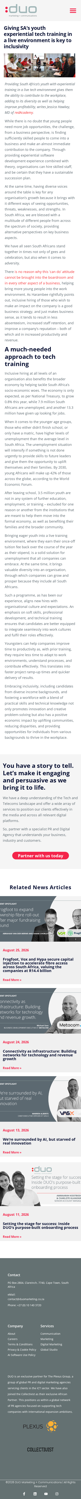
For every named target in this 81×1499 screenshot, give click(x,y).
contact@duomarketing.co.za (26, 1299)
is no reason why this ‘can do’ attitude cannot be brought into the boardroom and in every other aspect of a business (39, 277)
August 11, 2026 (16, 1214)
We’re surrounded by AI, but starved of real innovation (39, 1141)
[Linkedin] (35, 1494)
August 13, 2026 (16, 1130)
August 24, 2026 (16, 1042)
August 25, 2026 (16, 950)
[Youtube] (46, 1494)
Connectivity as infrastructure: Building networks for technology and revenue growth (39, 1055)
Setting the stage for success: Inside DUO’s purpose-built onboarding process (40, 1225)
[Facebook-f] (24, 1494)
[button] (73, 10)
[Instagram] (57, 1494)
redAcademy (24, 112)
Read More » (12, 980)
